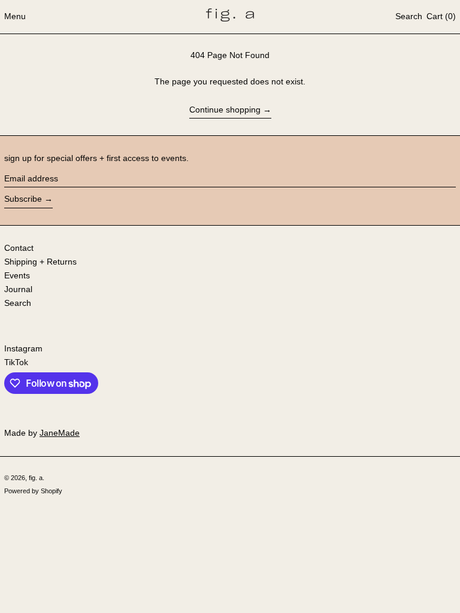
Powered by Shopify (33, 490)
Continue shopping (225, 109)
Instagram (23, 348)
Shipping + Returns (40, 261)
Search (17, 303)
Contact (19, 248)
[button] (408, 16)
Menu (15, 16)
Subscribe (23, 199)
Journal (18, 289)
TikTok (16, 362)
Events (17, 275)
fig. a (36, 477)
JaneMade (60, 433)
